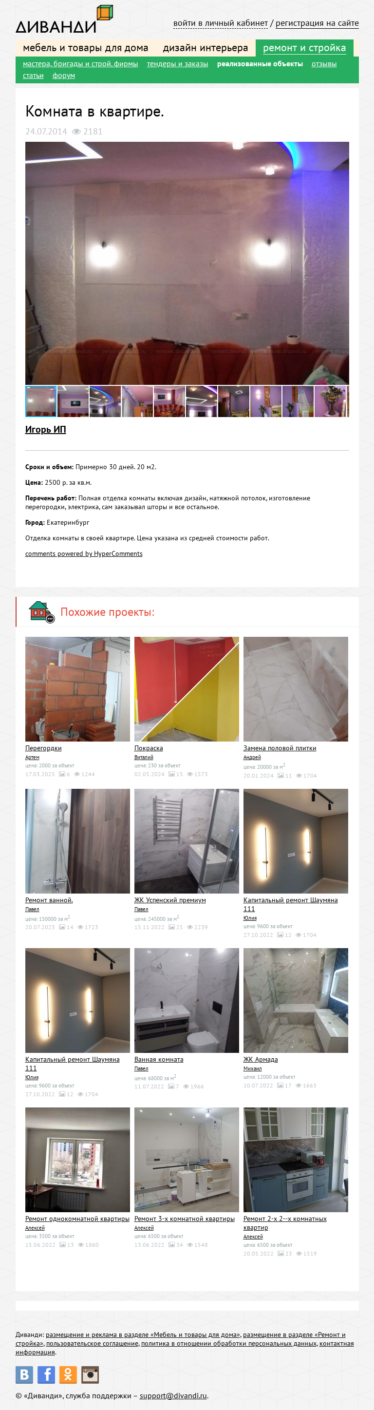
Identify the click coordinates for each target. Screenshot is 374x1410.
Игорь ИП (45, 429)
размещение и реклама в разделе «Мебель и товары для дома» (143, 1334)
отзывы (324, 63)
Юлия (250, 918)
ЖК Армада (260, 1059)
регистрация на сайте (317, 22)
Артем (32, 757)
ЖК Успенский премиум (170, 900)
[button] (340, 150)
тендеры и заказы (177, 63)
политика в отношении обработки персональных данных (229, 1343)
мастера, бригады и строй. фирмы (80, 63)
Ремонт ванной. (49, 900)
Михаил (252, 1068)
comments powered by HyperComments (84, 553)
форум (64, 75)
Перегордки (43, 747)
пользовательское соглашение (92, 1343)
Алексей (35, 1227)
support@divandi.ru (173, 1395)
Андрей (252, 757)
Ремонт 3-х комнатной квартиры (184, 1218)
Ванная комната (159, 1059)
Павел (32, 909)
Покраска (148, 747)
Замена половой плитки (280, 747)
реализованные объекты (260, 63)
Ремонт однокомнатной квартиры (77, 1218)
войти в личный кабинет (220, 22)
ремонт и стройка (304, 47)
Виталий (143, 757)
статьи (33, 75)
